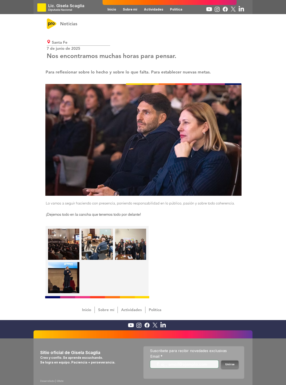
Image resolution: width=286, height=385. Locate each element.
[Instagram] (217, 9)
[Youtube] (209, 9)
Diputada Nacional (60, 9)
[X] (233, 9)
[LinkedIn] (241, 9)
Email (155, 356)
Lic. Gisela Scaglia (66, 5)
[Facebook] (225, 9)
